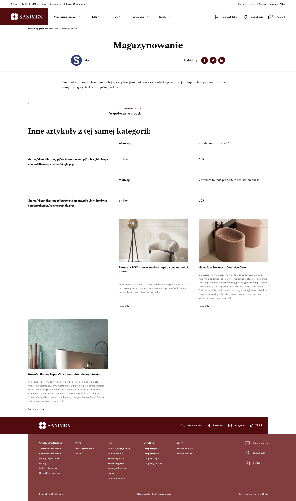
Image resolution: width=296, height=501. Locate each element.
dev (87, 60)
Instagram (273, 4)
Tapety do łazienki (185, 453)
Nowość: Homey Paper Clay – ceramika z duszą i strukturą (65, 374)
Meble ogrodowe (116, 478)
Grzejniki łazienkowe (49, 473)
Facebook (263, 4)
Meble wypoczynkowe (118, 448)
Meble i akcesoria (48, 468)
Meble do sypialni (116, 463)
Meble (110, 442)
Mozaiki (79, 453)
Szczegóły (124, 306)
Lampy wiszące (151, 458)
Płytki (78, 442)
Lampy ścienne (151, 453)
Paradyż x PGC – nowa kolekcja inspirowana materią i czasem (153, 269)
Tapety (179, 442)
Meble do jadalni (115, 458)
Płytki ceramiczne (84, 448)
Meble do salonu (115, 453)
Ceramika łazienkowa (50, 448)
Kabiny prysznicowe (49, 458)
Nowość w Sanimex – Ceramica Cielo (222, 267)
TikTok (282, 4)
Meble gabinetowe (116, 468)
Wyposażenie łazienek (50, 442)
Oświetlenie (150, 442)
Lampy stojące (151, 448)
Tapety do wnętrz (184, 448)
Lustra (110, 473)
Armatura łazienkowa (50, 453)
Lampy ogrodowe (153, 463)
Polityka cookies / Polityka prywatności (153, 493)
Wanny (42, 463)
